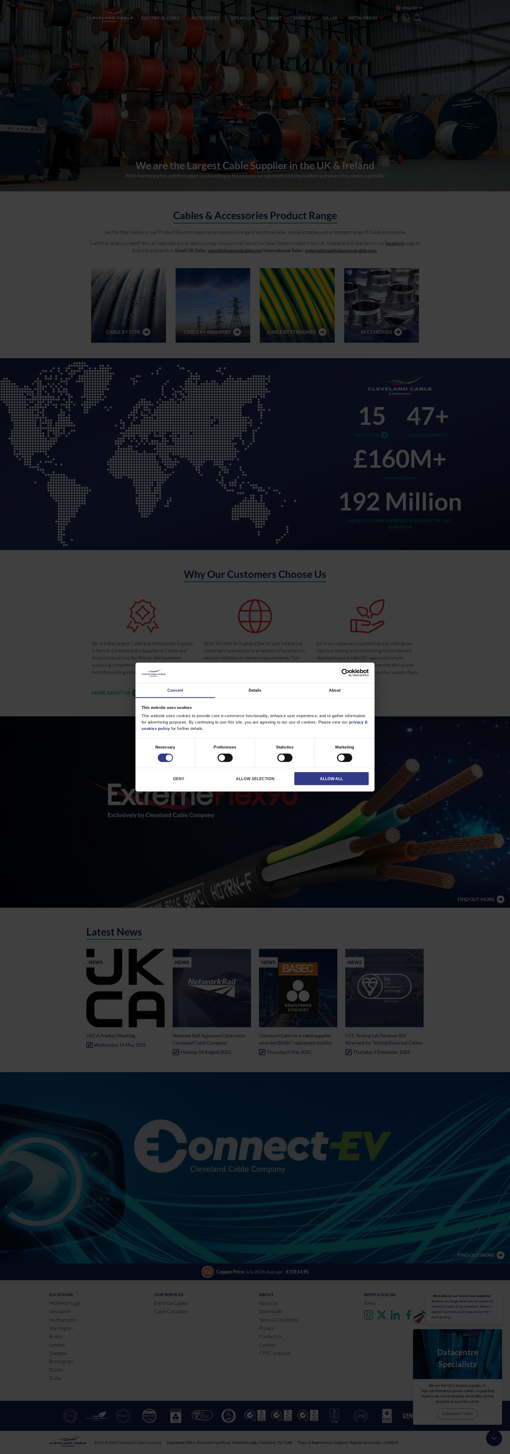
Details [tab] (255, 690)
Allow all (331, 778)
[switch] (225, 759)
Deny (178, 778)
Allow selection (255, 778)
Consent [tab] (175, 690)
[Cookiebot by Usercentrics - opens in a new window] (345, 673)
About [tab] (335, 690)
